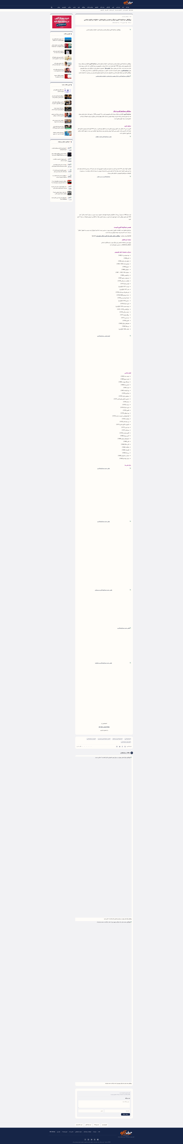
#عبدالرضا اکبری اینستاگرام (117, 739)
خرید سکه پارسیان (79, 1125)
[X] (125, 747)
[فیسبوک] (85, 1139)
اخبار (123, 7)
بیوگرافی (83, 7)
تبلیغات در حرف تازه (87, 1132)
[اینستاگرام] (88, 1139)
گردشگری (108, 7)
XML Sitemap (52, 1132)
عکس (113, 7)
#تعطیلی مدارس (125, 10)
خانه (130, 16)
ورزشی (59, 7)
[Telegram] (120, 747)
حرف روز (58, 1132)
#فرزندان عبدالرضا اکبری (91, 739)
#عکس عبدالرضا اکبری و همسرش (104, 739)
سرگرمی (69, 7)
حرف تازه (127, 7)
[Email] (117, 747)
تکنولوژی (96, 7)
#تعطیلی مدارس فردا (118, 10)
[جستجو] (51, 7)
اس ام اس (118, 7)
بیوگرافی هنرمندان (125, 16)
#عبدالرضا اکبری (128, 739)
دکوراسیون (64, 7)
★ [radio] (82, 746)
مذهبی (74, 7)
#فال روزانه (106, 10)
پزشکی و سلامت (90, 7)
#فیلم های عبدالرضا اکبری (126, 742)
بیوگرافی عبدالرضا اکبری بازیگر (122, 111)
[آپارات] (98, 1139)
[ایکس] (95, 1139)
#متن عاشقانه (111, 10)
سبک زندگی (102, 7)
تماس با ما (71, 1132)
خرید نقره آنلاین (88, 1125)
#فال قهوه (102, 10)
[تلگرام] (91, 1139)
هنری (79, 7)
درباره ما (94, 1132)
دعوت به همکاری (78, 1132)
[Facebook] (122, 747)
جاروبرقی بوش (104, 1125)
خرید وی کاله (96, 1125)
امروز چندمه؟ (64, 1132)
